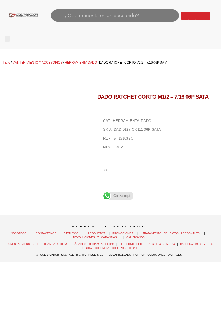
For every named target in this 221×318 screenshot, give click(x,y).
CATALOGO (72, 233)
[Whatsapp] (185, 16)
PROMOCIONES (122, 233)
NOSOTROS (18, 233)
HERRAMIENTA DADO (81, 62)
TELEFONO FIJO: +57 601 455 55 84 (147, 244)
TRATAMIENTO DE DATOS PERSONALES (171, 233)
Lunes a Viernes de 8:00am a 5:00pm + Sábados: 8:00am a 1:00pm (60, 244)
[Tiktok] (206, 16)
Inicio (6, 62)
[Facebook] (192, 16)
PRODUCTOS (96, 233)
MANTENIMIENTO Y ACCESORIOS (37, 62)
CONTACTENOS (46, 233)
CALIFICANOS (135, 237)
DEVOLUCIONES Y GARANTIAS (97, 237)
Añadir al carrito (153, 188)
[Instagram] (199, 16)
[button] (7, 39)
